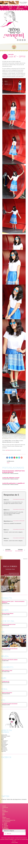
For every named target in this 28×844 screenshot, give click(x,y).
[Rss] (25, 40)
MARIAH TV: (6, 598)
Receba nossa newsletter (8, 820)
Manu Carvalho (4, 748)
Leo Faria (7, 450)
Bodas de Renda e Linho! (7, 670)
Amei (8, 462)
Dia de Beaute (3, 741)
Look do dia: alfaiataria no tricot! (10, 477)
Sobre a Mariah (6, 818)
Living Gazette (4, 747)
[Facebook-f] (20, 40)
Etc (3, 816)
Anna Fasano (3, 737)
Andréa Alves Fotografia (5, 736)
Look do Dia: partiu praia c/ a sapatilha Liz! (13, 483)
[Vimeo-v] (22, 40)
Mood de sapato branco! (7, 692)
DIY (3, 808)
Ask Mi (2, 738)
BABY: (3, 678)
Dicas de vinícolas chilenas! (7, 613)
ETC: (3, 700)
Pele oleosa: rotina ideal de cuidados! (10, 659)
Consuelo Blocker (4, 740)
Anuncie (4, 817)
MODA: (4, 689)
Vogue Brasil (3, 751)
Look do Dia (11, 54)
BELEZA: (5, 656)
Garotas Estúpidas (4, 744)
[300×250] (10, 575)
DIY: (2, 632)
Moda (3, 814)
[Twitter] (18, 40)
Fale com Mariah (6, 821)
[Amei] (7, 461)
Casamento (5, 811)
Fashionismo (3, 743)
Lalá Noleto (3, 746)
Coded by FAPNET (14, 842)
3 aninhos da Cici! (5, 681)
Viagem (4, 806)
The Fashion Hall (4, 750)
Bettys (2, 739)
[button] (7, 457)
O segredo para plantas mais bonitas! (9, 703)
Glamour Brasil (4, 745)
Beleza (4, 810)
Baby (3, 813)
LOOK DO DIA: (7, 621)
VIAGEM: (5, 610)
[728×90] (14, 4)
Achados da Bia (4, 734)
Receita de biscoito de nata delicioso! (9, 648)
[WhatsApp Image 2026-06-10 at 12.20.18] (10, 591)
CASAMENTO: (7, 667)
